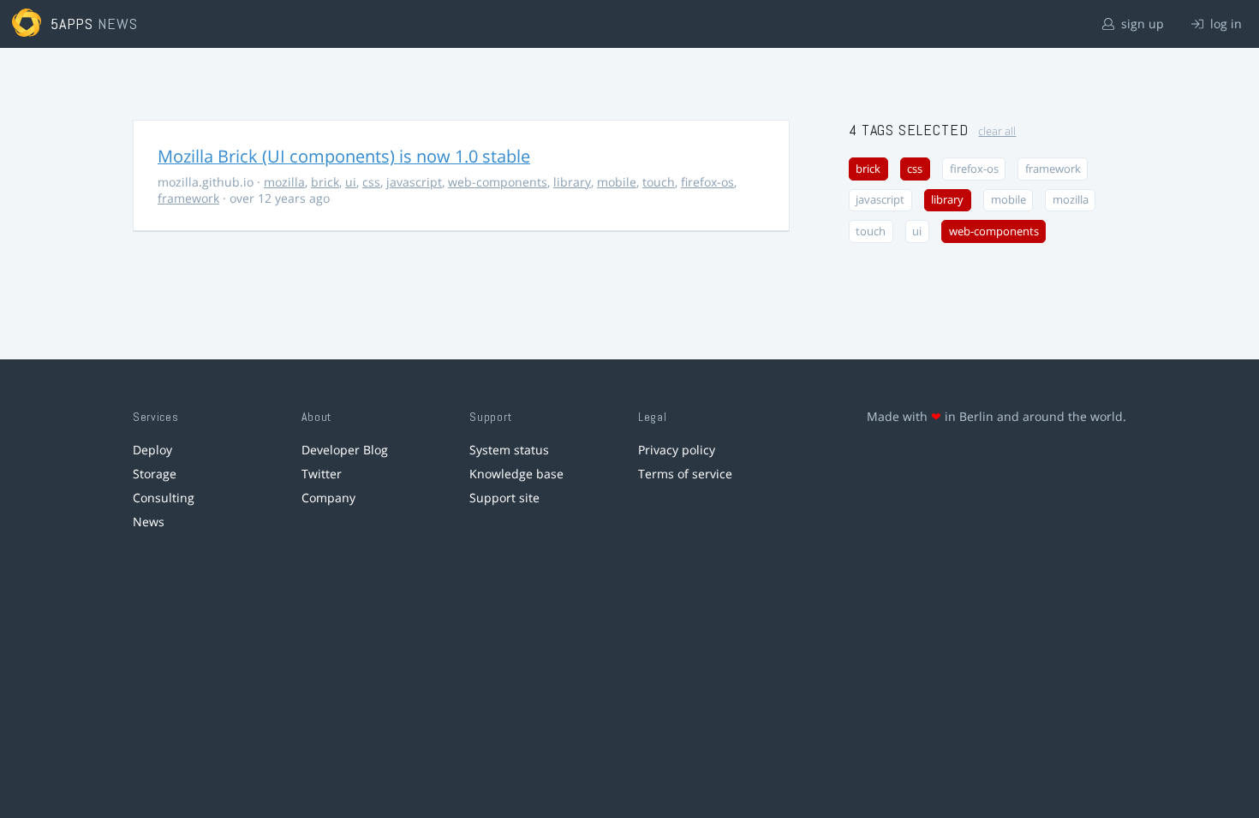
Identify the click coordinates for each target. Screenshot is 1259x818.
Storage (154, 473)
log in (1224, 23)
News (148, 521)
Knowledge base (516, 473)
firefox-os (707, 182)
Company (328, 497)
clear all (997, 131)
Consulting (163, 497)
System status (509, 450)
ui (350, 182)
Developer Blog (344, 450)
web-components (497, 182)
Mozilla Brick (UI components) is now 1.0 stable (344, 156)
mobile (616, 182)
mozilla (284, 182)
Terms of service (685, 473)
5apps (72, 23)
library (572, 182)
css (371, 182)
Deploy (152, 450)
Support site (504, 497)
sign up (1141, 23)
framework (188, 198)
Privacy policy (676, 450)
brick (325, 182)
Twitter (321, 473)
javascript (414, 182)
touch (658, 182)
